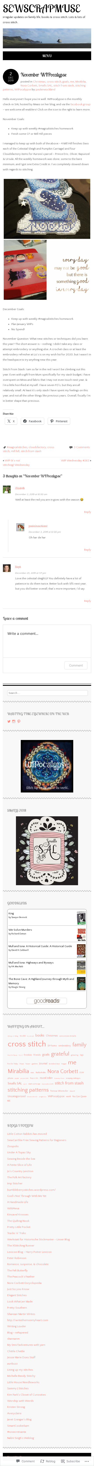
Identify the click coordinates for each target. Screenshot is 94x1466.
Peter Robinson (16, 1258)
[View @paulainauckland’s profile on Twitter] (9, 721)
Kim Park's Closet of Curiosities (26, 1394)
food (20, 1055)
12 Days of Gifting (13, 1036)
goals (66, 81)
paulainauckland (45, 89)
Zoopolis (13, 1146)
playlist (17, 1078)
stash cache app (34, 1084)
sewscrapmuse (41, 8)
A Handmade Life (17, 1202)
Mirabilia (80, 81)
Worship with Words (20, 1400)
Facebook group (80, 104)
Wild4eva (13, 1208)
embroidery (64, 1045)
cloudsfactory (37, 447)
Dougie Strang (18, 987)
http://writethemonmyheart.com (27, 1320)
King (11, 913)
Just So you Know (18, 1289)
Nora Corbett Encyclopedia (24, 1282)
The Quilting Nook (18, 1220)
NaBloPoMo (41, 1072)
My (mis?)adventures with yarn (26, 1344)
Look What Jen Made (20, 1301)
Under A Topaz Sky (19, 1152)
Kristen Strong (16, 1406)
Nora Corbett (29, 85)
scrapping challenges (73, 1078)
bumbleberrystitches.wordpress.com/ (31, 1189)
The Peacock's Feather (21, 1276)
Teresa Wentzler (59, 1090)
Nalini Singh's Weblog (20, 1438)
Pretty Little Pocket (18, 1227)
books (39, 1035)
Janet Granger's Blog (19, 1419)
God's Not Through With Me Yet (26, 1195)
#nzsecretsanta (16, 1431)
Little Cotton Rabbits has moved (27, 1133)
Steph (18, 567)
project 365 (24, 1078)
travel (72, 1091)
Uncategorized (17, 1096)
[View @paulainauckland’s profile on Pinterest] (19, 721)
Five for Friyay (12, 1055)
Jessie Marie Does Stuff (21, 1357)
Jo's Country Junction (20, 1171)
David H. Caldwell (20, 950)
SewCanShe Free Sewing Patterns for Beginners (36, 1140)
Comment (76, 665)
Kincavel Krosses (17, 1214)
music (32, 1072)
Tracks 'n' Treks (16, 1233)
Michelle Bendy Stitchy (21, 1375)
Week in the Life (32, 1097)
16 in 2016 (23, 1036)
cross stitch (54, 81)
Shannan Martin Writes (21, 1314)
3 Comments (82, 447)
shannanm (13, 1338)
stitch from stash (63, 85)
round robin (46, 1078)
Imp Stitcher (15, 1183)
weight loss (42, 1097)
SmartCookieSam (18, 1425)
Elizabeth (20, 488)
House (21, 1064)
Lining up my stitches (20, 1369)
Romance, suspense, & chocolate (28, 1264)
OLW (82, 1072)
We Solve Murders (20, 929)
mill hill (15, 451)
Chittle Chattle (16, 1351)
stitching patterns (28, 1090)
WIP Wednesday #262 (76, 460)
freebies (28, 1055)
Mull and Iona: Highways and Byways (31, 962)
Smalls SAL (45, 85)
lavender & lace (54, 1064)
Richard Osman (18, 934)
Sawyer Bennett (19, 917)
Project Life (34, 1078)
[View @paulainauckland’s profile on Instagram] (14, 721)
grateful (60, 1054)
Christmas (39, 81)
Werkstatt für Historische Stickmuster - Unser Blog (38, 1239)
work (68, 1096)
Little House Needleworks (23, 1382)
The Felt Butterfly (17, 1270)
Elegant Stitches (17, 1295)
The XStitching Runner (20, 1245)
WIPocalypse (22, 89)
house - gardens (32, 1064)
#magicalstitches (17, 447)
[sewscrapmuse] (47, 49)
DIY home (52, 1046)
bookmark (30, 1036)
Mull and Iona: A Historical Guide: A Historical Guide (40, 946)
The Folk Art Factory (19, 1177)
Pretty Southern (17, 1307)
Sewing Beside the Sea (21, 1158)
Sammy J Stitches (18, 1388)
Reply (87, 511)
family (79, 1045)
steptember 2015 (47, 1084)
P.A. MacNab (17, 966)
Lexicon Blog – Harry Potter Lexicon (29, 1251)
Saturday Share (59, 1078)
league (63, 1064)
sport (25, 1084)
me (72, 81)
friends (37, 1055)
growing (74, 1055)
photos (10, 1078)
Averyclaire (14, 1413)
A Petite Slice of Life (19, 1164)
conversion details (67, 1036)
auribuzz (12, 1363)
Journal (43, 1063)
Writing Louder (16, 1326)
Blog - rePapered (17, 1332)
